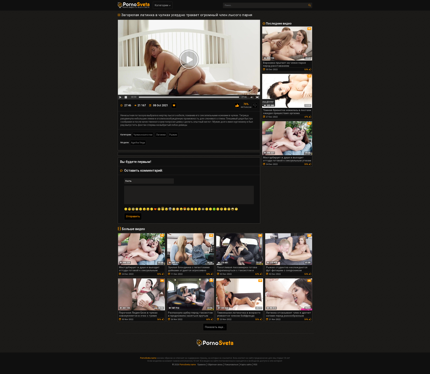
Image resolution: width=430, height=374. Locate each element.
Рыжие (173, 134)
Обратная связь (215, 364)
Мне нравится (237, 105)
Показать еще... (215, 327)
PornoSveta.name (148, 358)
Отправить (133, 216)
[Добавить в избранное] (174, 105)
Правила (201, 364)
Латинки (161, 134)
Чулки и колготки (142, 134)
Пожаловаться (231, 364)
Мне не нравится (254, 105)
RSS (255, 364)
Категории (162, 5)
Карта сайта (246, 364)
